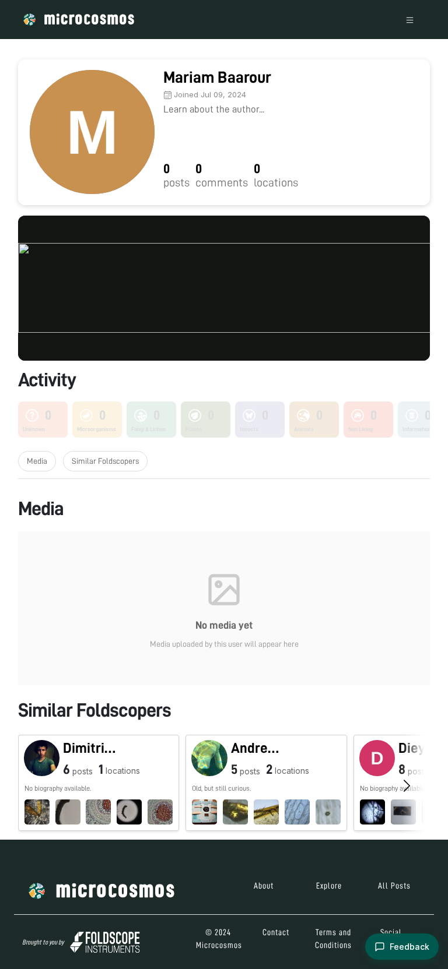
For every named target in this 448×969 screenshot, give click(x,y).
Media (37, 461)
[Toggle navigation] (409, 19)
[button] (98, 783)
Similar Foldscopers (105, 461)
